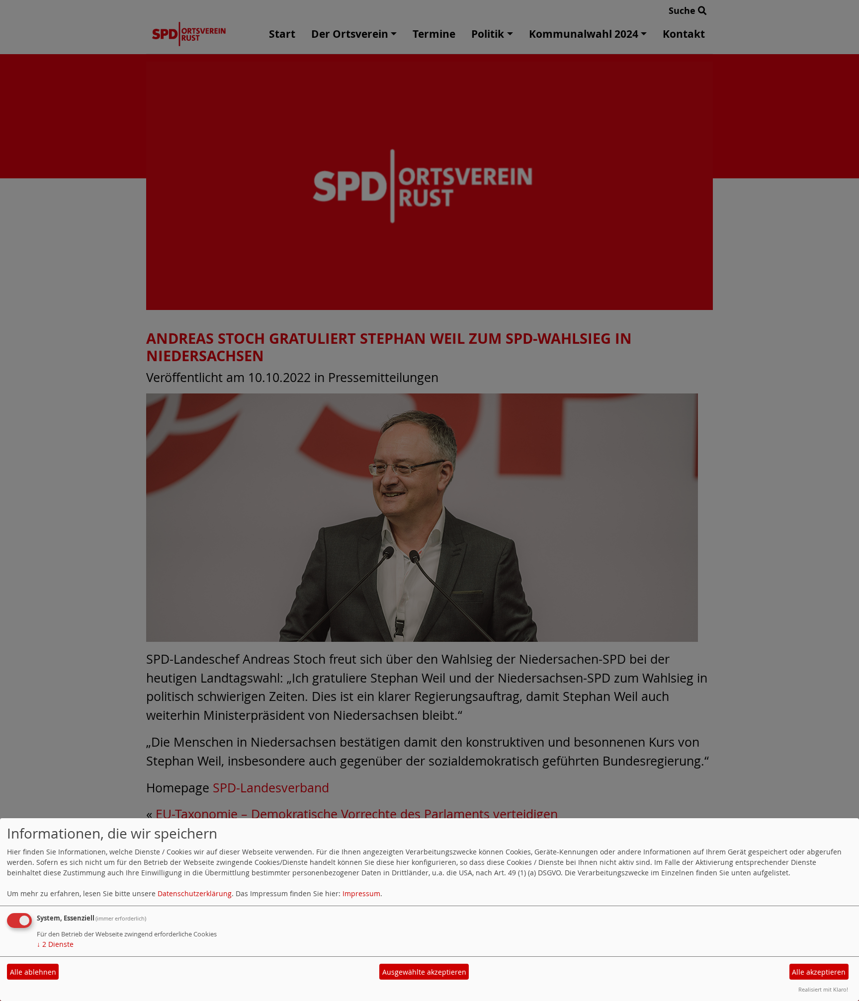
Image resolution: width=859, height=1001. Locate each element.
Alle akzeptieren (819, 972)
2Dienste (55, 944)
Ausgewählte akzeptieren (424, 972)
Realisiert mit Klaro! (823, 989)
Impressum (361, 893)
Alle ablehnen (33, 972)
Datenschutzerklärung (195, 893)
